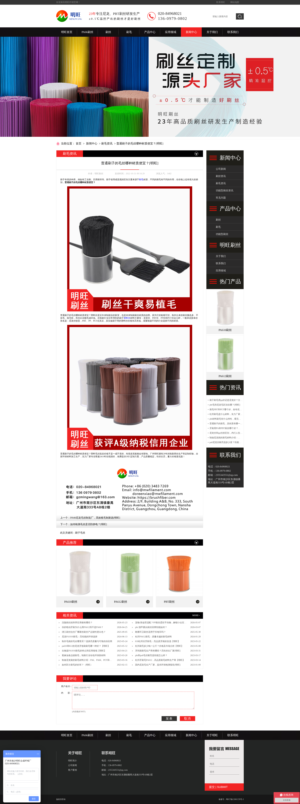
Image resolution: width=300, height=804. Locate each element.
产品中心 (149, 32)
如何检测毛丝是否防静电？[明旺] (88, 524)
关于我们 (212, 32)
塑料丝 (127, 318)
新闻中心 (191, 32)
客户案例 (72, 770)
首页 (78, 143)
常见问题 (221, 197)
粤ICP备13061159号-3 (235, 799)
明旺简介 (72, 760)
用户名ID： (66, 686)
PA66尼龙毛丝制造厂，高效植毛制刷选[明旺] (95, 517)
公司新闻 (221, 169)
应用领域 (170, 32)
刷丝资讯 (221, 176)
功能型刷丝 (222, 234)
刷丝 (108, 32)
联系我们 (233, 32)
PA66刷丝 (87, 32)
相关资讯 (70, 615)
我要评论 (70, 679)
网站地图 (234, 2)
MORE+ (196, 615)
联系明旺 (220, 2)
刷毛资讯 (106, 143)
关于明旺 (212, 735)
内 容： (66, 693)
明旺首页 (66, 32)
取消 (187, 718)
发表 (169, 718)
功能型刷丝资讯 (224, 190)
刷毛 (129, 32)
